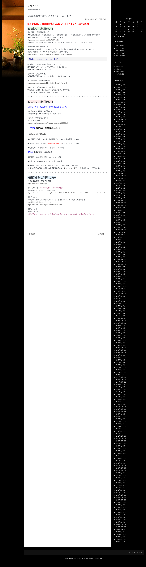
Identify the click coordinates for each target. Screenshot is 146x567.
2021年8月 (119, 183)
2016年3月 (119, 340)
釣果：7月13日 (120, 55)
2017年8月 (119, 298)
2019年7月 (119, 242)
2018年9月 (119, 266)
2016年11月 (119, 320)
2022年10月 (119, 151)
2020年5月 (119, 217)
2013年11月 (119, 409)
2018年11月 (119, 262)
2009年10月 (119, 529)
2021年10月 (119, 178)
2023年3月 (119, 141)
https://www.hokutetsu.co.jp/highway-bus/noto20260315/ (47, 123)
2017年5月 (119, 306)
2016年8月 (119, 328)
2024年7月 (119, 107)
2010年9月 (119, 502)
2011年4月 (119, 485)
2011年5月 (119, 483)
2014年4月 (119, 397)
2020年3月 (119, 222)
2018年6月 (119, 274)
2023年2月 (119, 144)
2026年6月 (119, 90)
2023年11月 (119, 122)
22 (120, 32)
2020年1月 (119, 227)
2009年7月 (119, 537)
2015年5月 (119, 365)
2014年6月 (119, 392)
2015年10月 (119, 352)
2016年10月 (119, 323)
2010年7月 (119, 507)
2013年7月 (119, 419)
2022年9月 (119, 154)
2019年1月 (119, 257)
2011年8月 (119, 475)
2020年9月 (119, 208)
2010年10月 (119, 500)
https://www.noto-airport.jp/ (37, 183)
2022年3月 (119, 166)
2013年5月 (119, 424)
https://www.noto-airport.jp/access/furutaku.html (44, 205)
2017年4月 (119, 308)
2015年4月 (119, 367)
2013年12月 (119, 406)
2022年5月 (119, 163)
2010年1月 (119, 522)
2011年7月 (119, 478)
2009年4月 (119, 542)
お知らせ (96, 19)
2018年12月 (119, 259)
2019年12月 (119, 230)
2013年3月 (119, 429)
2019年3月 (119, 252)
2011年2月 (119, 490)
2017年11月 (119, 291)
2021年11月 (119, 176)
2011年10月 (119, 470)
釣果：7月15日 (120, 51)
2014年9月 (119, 384)
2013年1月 (119, 434)
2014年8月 (119, 387)
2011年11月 (119, 468)
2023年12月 (119, 119)
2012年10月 (119, 441)
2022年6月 (119, 161)
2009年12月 (119, 524)
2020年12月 (119, 200)
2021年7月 (119, 185)
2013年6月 (119, 421)
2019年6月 (119, 244)
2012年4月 (119, 456)
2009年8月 (119, 534)
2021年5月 (119, 190)
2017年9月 (119, 296)
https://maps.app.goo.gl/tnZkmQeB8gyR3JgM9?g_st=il (47, 83)
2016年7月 (119, 330)
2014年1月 (119, 404)
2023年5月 (119, 136)
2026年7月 (119, 87)
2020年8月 (119, 210)
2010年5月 (119, 512)
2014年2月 (119, 402)
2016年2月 (119, 343)
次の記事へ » (102, 234)
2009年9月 (119, 532)
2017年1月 (119, 316)
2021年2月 (119, 195)
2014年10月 (119, 382)
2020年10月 (119, 205)
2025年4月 (119, 100)
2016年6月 (119, 333)
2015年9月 (119, 355)
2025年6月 (119, 97)
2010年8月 (119, 505)
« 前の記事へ (32, 234)
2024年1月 (119, 117)
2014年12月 (119, 377)
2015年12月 (119, 348)
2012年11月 (119, 438)
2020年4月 (119, 220)
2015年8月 (119, 357)
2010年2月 (119, 519)
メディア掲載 (120, 74)
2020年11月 (119, 203)
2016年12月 (119, 318)
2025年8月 (119, 95)
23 (124, 32)
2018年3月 (119, 281)
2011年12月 (119, 465)
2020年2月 (119, 225)
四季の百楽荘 (120, 71)
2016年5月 (119, 335)
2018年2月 (119, 284)
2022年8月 (119, 156)
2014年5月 (119, 394)
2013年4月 (119, 426)
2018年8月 (119, 269)
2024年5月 (119, 109)
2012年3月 (119, 458)
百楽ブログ (102, 19)
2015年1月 (119, 374)
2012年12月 (119, 436)
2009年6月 (119, 539)
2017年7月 (119, 301)
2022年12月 (119, 149)
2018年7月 (119, 271)
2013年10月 (119, 411)
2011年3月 (119, 488)
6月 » (122, 36)
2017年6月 (119, 303)
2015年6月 (119, 362)
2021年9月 (119, 181)
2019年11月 (119, 232)
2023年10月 (119, 124)
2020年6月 (119, 215)
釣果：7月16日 (120, 46)
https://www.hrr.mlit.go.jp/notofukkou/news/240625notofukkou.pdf (50, 54)
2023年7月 (119, 131)
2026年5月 (119, 92)
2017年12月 (119, 289)
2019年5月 (119, 247)
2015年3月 (119, 370)
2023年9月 (119, 126)
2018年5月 (119, 276)
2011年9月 (119, 473)
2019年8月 (119, 240)
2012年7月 (119, 448)
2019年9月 (119, 237)
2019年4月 (119, 249)
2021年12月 (119, 173)
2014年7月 (119, 389)
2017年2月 (119, 313)
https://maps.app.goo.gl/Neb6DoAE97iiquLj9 (43, 40)
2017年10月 (119, 294)
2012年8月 (119, 446)
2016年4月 (119, 338)
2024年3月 (119, 112)
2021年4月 (119, 193)
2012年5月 (119, 453)
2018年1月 (119, 286)
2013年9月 (119, 414)
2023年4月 (119, 139)
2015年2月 (119, 372)
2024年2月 (119, 114)
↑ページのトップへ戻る (135, 552)
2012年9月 (119, 443)
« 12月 (116, 36)
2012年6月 (119, 451)
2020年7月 (119, 212)
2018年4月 (119, 279)
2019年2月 (119, 254)
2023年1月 (119, 146)
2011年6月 (119, 480)
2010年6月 (119, 510)
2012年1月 (119, 463)
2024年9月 (119, 104)
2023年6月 (119, 134)
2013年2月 (119, 431)
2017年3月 (119, 311)
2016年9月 (119, 325)
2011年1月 (119, 492)
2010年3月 (119, 517)
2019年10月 (119, 235)
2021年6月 (119, 188)
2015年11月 (119, 350)
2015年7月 (119, 360)
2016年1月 (119, 345)
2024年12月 (119, 102)
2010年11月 (119, 497)
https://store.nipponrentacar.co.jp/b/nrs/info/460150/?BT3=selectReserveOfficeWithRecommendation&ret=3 (66, 193)
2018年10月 (119, 264)
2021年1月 (119, 198)
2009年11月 (119, 527)
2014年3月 (119, 399)
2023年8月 (119, 129)
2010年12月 (119, 495)
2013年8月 (119, 416)
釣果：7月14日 (120, 53)
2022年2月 (119, 168)
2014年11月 (119, 380)
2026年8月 (119, 85)
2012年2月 (119, 460)
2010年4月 (119, 514)
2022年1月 (119, 171)
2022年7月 (119, 158)
